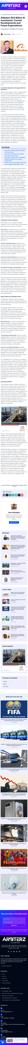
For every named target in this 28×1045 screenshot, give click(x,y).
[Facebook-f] (20, 1)
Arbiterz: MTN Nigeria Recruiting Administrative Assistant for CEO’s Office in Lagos (18, 627)
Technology (22, 14)
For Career (3, 1036)
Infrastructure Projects (8, 14)
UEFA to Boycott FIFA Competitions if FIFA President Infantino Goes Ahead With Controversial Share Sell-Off (18, 608)
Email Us (2, 1010)
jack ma (14, 486)
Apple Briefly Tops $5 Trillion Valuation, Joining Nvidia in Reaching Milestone (14, 844)
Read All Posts (14, 522)
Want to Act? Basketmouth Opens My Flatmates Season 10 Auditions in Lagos (14, 869)
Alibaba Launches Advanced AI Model (19, 485)
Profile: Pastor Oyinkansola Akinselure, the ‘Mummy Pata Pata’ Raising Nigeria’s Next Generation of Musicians (18, 537)
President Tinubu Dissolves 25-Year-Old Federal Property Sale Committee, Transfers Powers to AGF (17, 618)
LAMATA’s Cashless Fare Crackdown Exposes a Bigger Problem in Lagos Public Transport (14, 769)
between (22, 187)
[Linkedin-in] (23, 1)
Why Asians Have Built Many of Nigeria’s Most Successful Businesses (17, 579)
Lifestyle (17, 14)
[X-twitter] (21, 1)
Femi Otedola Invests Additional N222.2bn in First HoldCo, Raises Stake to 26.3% (18, 635)
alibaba (3, 485)
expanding (19, 100)
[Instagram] (25, 1)
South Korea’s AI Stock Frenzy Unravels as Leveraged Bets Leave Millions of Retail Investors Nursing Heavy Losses (14, 794)
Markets (5, 684)
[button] (26, 6)
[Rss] (26, 1)
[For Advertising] (1, 1028)
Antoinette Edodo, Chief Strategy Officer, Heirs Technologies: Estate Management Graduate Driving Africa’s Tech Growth (18, 547)
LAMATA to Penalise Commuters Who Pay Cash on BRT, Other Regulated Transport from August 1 (14, 745)
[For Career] (1, 1035)
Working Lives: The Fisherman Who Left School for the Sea (18, 564)
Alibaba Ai (8, 485)
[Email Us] (1, 1008)
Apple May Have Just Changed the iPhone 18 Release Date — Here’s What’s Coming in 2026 (14, 819)
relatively (8, 284)
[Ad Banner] (14, 432)
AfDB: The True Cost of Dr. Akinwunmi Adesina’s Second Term (18, 571)
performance (17, 116)
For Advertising (4, 1030)
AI (2, 14)
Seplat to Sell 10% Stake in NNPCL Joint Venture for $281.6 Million (18, 593)
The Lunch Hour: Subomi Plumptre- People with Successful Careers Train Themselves (18, 556)
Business (5, 681)
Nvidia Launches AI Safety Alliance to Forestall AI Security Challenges (14, 893)
